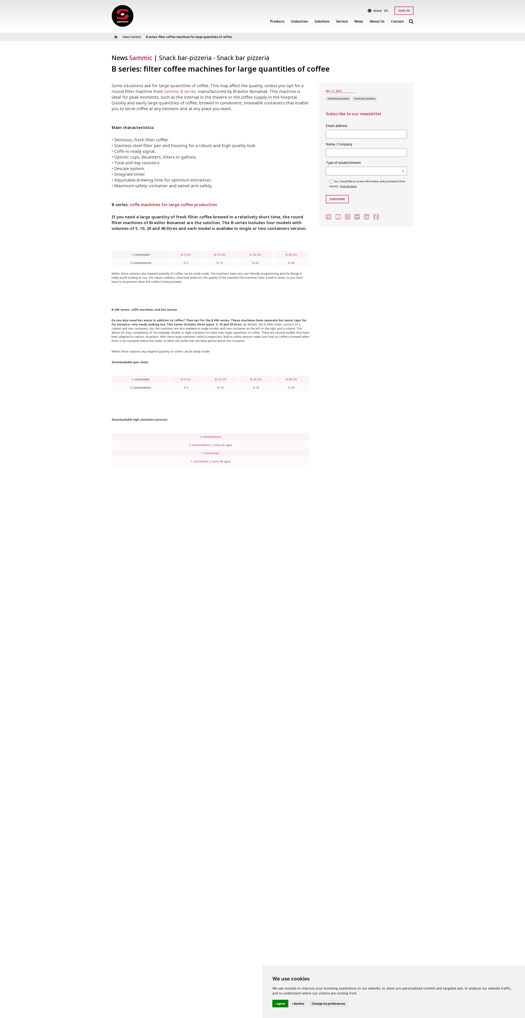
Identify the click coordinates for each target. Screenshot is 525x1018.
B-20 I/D (255, 255)
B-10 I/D (219, 255)
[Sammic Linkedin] (366, 216)
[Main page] (123, 16)
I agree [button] (280, 1003)
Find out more (348, 186)
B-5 (186, 263)
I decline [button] (298, 1003)
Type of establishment (343, 162)
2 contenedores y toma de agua (210, 445)
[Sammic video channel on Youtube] (338, 216)
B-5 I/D (186, 255)
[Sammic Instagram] (347, 216)
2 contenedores (210, 437)
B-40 (291, 263)
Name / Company (339, 144)
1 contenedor (211, 453)
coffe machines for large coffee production (173, 204)
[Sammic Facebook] (376, 216)
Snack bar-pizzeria (186, 58)
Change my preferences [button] (328, 1003)
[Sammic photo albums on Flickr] (357, 216)
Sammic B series (180, 91)
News (132, 58)
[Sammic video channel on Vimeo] (328, 216)
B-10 (220, 263)
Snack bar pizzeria (243, 58)
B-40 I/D (291, 255)
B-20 (255, 263)
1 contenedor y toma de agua (211, 461)
